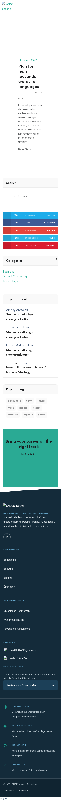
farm (29, 400)
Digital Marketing (15, 276)
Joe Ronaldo (14, 363)
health (36, 407)
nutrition (13, 414)
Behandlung (30, 560)
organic (28, 414)
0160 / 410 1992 (18, 657)
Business (8, 271)
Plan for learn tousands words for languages (28, 77)
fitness (41, 400)
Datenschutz (23, 791)
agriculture (14, 400)
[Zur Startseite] (11, 6)
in (7, 536)
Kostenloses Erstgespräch (30, 685)
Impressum (8, 791)
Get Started (27, 454)
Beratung (30, 568)
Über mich (30, 586)
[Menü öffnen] (55, 6)
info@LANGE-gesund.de (23, 650)
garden (23, 407)
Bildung (30, 577)
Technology (27, 60)
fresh (11, 407)
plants (41, 414)
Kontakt (44, 6)
